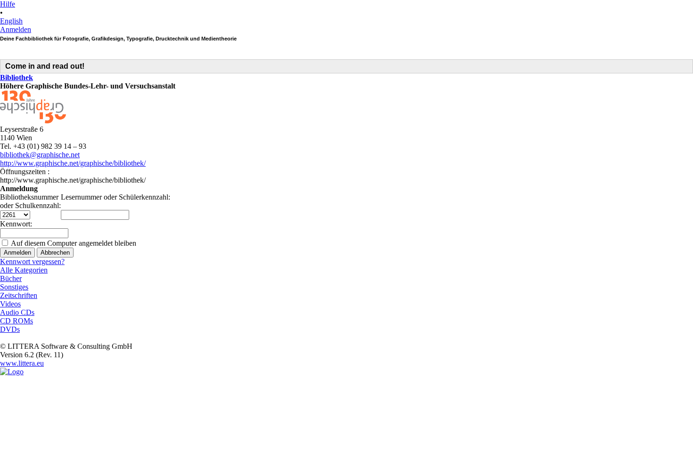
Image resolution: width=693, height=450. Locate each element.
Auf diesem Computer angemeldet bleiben (73, 243)
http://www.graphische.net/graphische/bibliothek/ (73, 163)
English (11, 21)
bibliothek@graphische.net (40, 155)
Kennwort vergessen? (32, 261)
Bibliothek (16, 77)
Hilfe (7, 4)
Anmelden (15, 29)
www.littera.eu (22, 363)
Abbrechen (55, 252)
